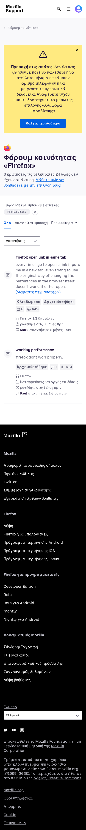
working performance (35, 350)
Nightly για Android (21, 619)
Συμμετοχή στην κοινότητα (28, 490)
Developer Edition (20, 586)
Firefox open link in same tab (41, 257)
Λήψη (8, 526)
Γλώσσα (10, 707)
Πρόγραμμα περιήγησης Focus (31, 559)
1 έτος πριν (58, 393)
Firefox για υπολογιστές (26, 534)
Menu (68, 9)
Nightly (10, 611)
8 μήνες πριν (60, 330)
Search (59, 9)
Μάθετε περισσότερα (43, 123)
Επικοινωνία (15, 823)
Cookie (10, 815)
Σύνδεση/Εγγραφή (21, 647)
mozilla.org (14, 790)
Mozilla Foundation (52, 741)
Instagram (22, 730)
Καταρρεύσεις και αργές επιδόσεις (49, 382)
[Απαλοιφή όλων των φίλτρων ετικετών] (35, 212)
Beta (8, 595)
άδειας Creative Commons (57, 778)
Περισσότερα (62, 223)
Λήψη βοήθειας (17, 680)
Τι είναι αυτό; (16, 655)
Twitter (10, 482)
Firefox (25, 318)
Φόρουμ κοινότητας (23, 28)
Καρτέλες (46, 318)
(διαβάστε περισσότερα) (38, 292)
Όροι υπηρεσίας (18, 798)
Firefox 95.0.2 (16, 211)
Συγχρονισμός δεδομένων (27, 672)
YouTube (14, 730)
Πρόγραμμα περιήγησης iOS (29, 551)
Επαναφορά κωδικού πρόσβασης (33, 663)
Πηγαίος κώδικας (19, 474)
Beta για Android (19, 603)
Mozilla (15, 435)
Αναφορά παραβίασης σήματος (33, 465)
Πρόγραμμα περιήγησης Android (33, 542)
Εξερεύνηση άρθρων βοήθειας (31, 498)
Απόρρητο (12, 806)
